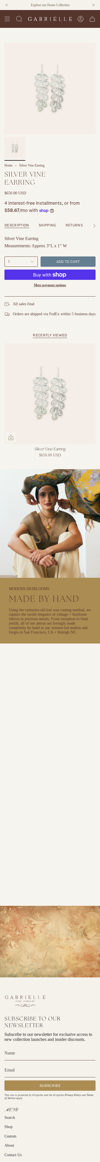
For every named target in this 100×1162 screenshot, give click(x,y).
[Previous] (6, 5)
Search (9, 1117)
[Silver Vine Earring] (50, 393)
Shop (8, 1127)
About (9, 1145)
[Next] (93, 5)
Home (8, 165)
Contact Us (13, 1155)
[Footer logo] (25, 1000)
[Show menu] (7, 19)
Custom (10, 1136)
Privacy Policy (73, 1095)
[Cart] (92, 19)
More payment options (50, 285)
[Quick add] (11, 437)
